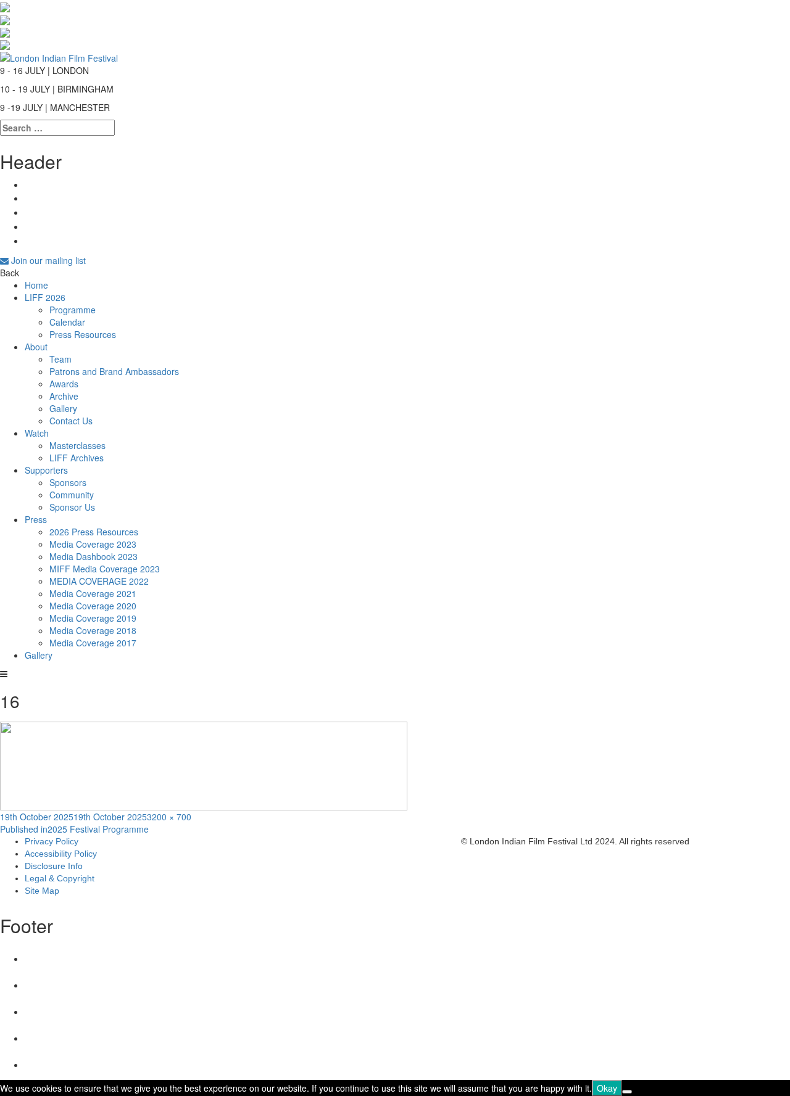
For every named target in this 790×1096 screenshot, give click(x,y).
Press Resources (82, 334)
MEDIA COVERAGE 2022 (99, 581)
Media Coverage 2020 (92, 606)
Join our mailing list (47, 260)
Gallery (63, 408)
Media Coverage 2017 (92, 643)
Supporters (46, 470)
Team (60, 359)
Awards (63, 383)
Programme (72, 309)
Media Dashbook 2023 (93, 556)
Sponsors (67, 482)
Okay (607, 1088)
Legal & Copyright (59, 878)
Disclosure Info (54, 866)
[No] (627, 1092)
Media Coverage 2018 (92, 630)
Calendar (67, 322)
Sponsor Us (72, 507)
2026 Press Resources (93, 531)
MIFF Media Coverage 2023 (104, 568)
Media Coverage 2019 (92, 618)
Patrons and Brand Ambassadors (114, 371)
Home (36, 285)
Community (71, 494)
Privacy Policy (51, 841)
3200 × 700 (169, 816)
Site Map (42, 891)
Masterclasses (77, 445)
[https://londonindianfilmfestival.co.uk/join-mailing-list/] (59, 56)
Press (36, 519)
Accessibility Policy (61, 854)
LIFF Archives (76, 457)
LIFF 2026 (45, 297)
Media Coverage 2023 (92, 544)
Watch (37, 433)
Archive (63, 396)
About (36, 346)
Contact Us (71, 420)
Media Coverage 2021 (92, 593)
